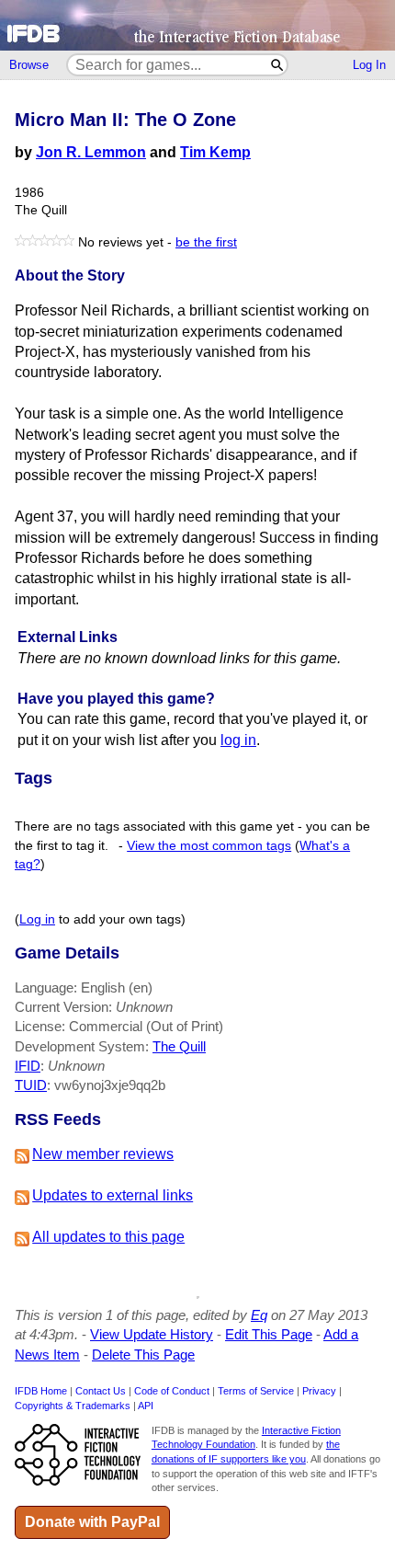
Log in (37, 919)
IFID (27, 1065)
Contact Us (100, 1390)
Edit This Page (268, 1334)
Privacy (319, 1390)
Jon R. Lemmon (91, 152)
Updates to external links (112, 1195)
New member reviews (103, 1154)
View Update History (151, 1334)
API (145, 1405)
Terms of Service (256, 1390)
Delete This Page (143, 1354)
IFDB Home (41, 1390)
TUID (31, 1085)
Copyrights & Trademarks (72, 1405)
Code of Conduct (171, 1390)
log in (238, 740)
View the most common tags (209, 846)
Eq (259, 1315)
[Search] (278, 65)
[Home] (197, 25)
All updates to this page (108, 1237)
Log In (369, 65)
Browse (29, 65)
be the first (206, 242)
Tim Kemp (215, 152)
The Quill (179, 1046)
